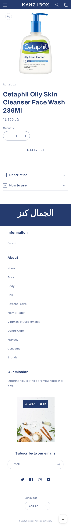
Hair (10, 295)
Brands (12, 357)
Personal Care (17, 304)
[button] (5, 4)
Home (12, 268)
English (33, 506)
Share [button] (12, 162)
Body (11, 286)
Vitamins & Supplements (24, 321)
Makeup (13, 339)
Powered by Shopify (43, 521)
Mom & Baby (16, 313)
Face (11, 277)
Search (12, 243)
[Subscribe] (59, 464)
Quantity (8, 128)
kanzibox (30, 521)
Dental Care (16, 330)
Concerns (14, 348)
